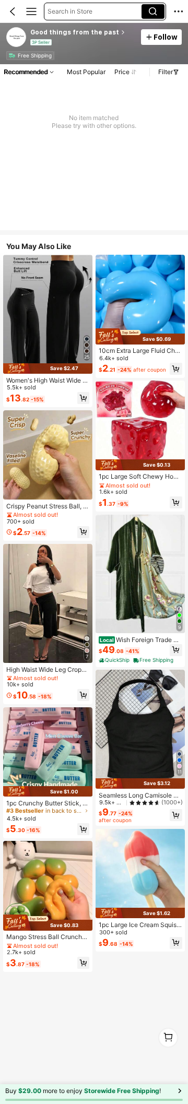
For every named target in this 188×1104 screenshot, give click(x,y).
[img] (47, 368)
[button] (12, 11)
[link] (17, 38)
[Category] (31, 11)
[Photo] (11, 55)
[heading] (82, 32)
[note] (115, 660)
